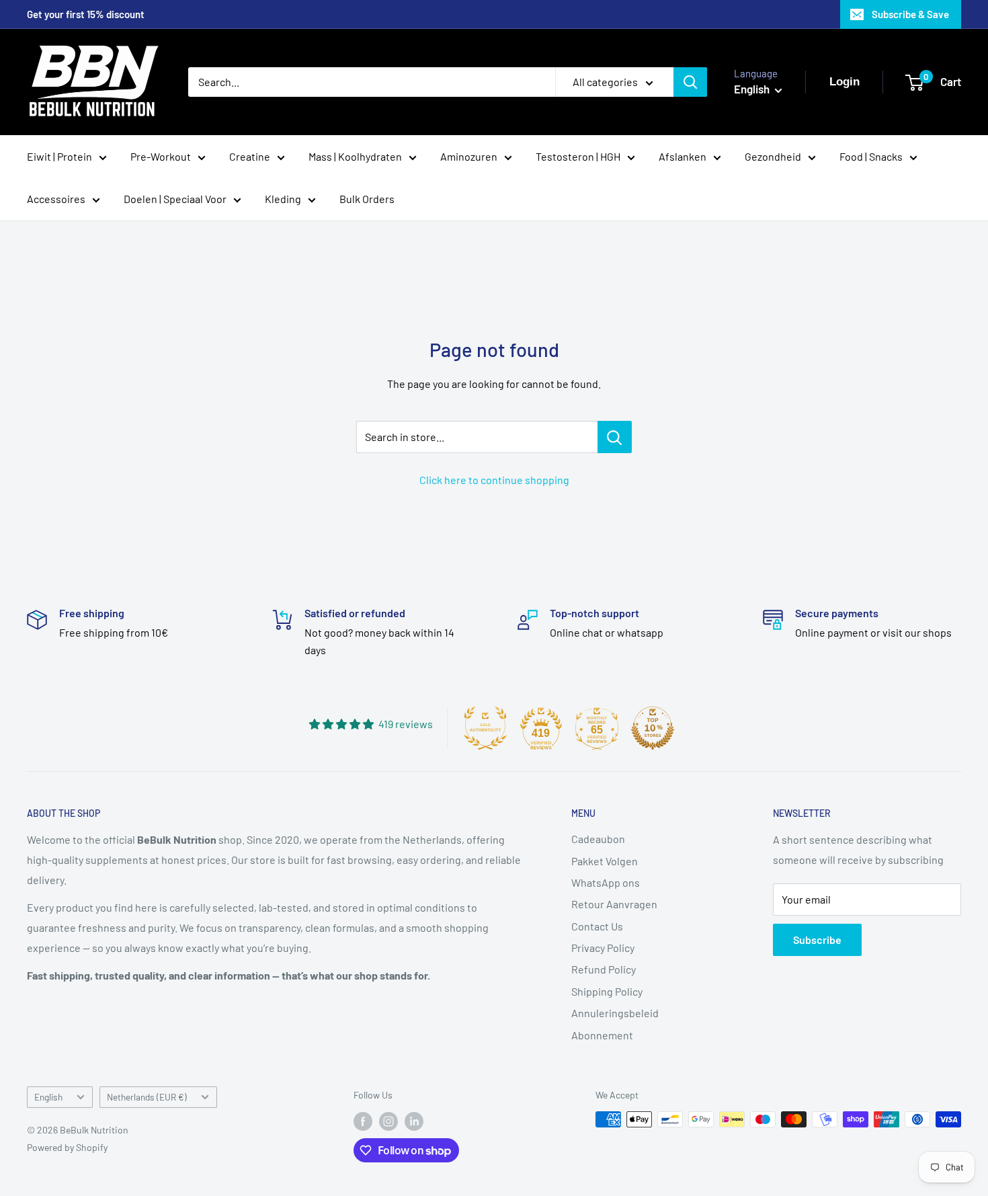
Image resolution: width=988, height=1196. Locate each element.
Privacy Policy (602, 947)
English (48, 1097)
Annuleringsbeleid (615, 1012)
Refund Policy (603, 969)
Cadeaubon (598, 838)
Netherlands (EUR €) (147, 1097)
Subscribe (817, 939)
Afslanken (682, 156)
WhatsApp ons (605, 882)
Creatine (249, 156)
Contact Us (597, 926)
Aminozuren (468, 156)
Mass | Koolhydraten (355, 156)
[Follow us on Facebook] (363, 1120)
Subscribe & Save (910, 14)
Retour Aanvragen (614, 904)
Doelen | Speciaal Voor (175, 198)
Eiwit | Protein (59, 156)
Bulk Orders (367, 198)
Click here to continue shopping (494, 479)
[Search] (690, 82)
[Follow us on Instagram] (388, 1120)
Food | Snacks (871, 156)
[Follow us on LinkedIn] (414, 1120)
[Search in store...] (615, 437)
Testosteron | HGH (578, 156)
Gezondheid (773, 156)
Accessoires (56, 198)
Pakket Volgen (604, 860)
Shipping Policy (607, 991)
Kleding (283, 198)
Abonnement (602, 1035)
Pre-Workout (160, 156)
